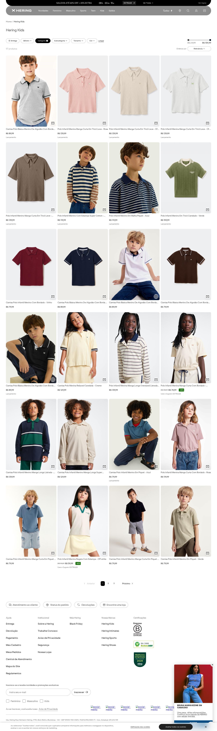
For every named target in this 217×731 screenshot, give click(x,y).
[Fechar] (206, 727)
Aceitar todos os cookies (175, 727)
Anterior (91, 583)
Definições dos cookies (140, 727)
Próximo (126, 583)
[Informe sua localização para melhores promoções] (180, 10)
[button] (204, 10)
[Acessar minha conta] (196, 11)
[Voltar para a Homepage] (21, 10)
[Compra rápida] (52, 123)
